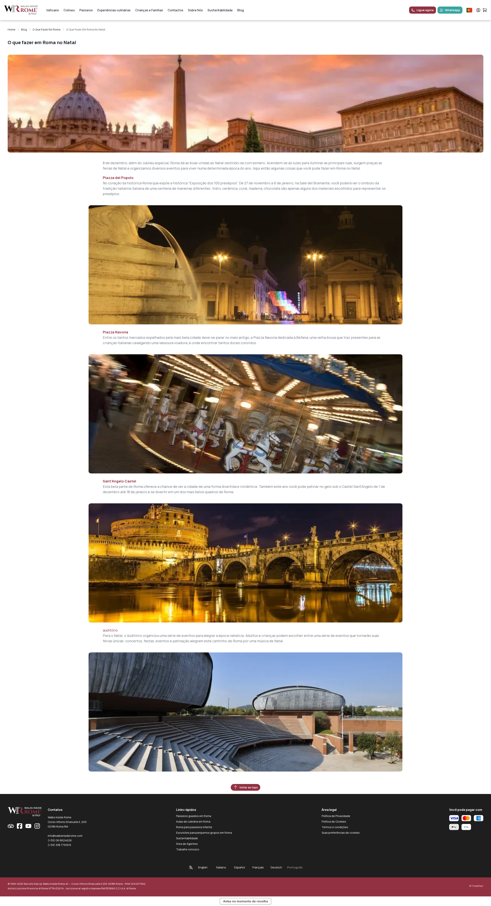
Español (239, 867)
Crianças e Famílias (149, 10)
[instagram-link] (37, 826)
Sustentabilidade (220, 10)
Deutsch (276, 867)
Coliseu (69, 10)
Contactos (175, 10)
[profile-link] (478, 10)
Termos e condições (335, 827)
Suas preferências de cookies (341, 832)
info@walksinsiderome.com (65, 836)
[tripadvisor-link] (11, 826)
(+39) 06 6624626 (60, 840)
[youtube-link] (28, 826)
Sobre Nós (195, 10)
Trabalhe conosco (187, 849)
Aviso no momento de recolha (245, 901)
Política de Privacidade (336, 816)
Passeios (86, 10)
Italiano (221, 867)
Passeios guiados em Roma (193, 816)
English (203, 867)
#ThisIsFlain (476, 886)
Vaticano (52, 10)
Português (294, 867)
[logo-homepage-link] (21, 10)
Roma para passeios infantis (194, 827)
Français (258, 867)
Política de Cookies (334, 821)
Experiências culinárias (114, 10)
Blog (240, 10)
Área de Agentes (187, 844)
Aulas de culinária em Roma (193, 821)
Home (11, 29)
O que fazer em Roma (46, 29)
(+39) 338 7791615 (59, 845)
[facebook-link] (19, 826)
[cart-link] (484, 10)
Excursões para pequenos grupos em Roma (204, 832)
